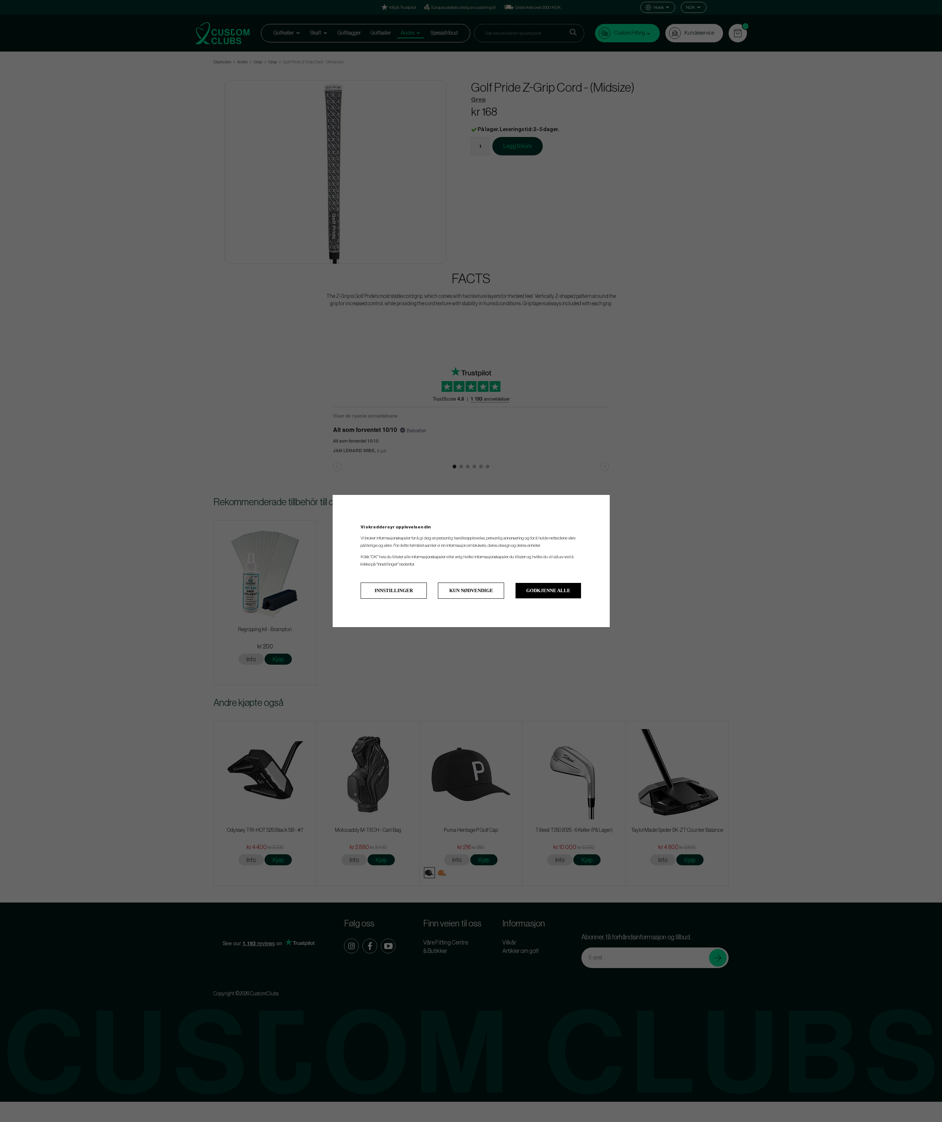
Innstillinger (394, 590)
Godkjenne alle (548, 590)
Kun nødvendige (471, 590)
